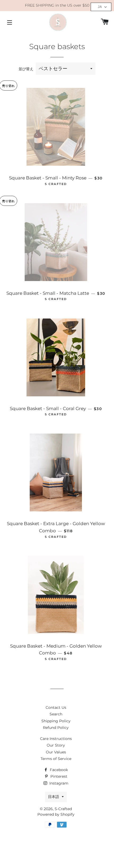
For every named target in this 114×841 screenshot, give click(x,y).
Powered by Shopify (55, 814)
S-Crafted (63, 808)
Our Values (56, 752)
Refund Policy (56, 727)
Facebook (58, 769)
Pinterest (58, 776)
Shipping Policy (56, 721)
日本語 (53, 796)
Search (56, 714)
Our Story (56, 745)
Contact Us (56, 707)
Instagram (58, 783)
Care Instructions (56, 738)
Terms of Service (56, 758)
